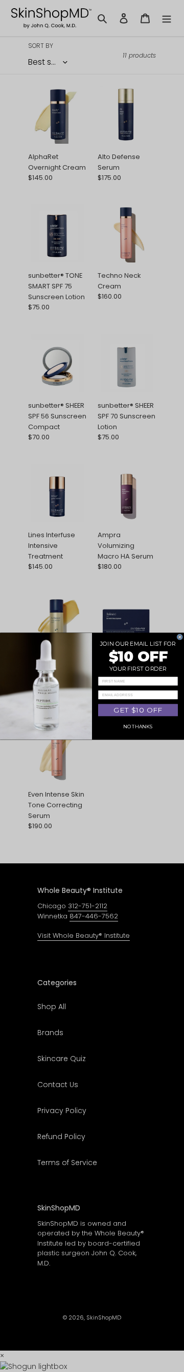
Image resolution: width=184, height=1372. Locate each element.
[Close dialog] (179, 637)
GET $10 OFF (137, 709)
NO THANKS (137, 726)
